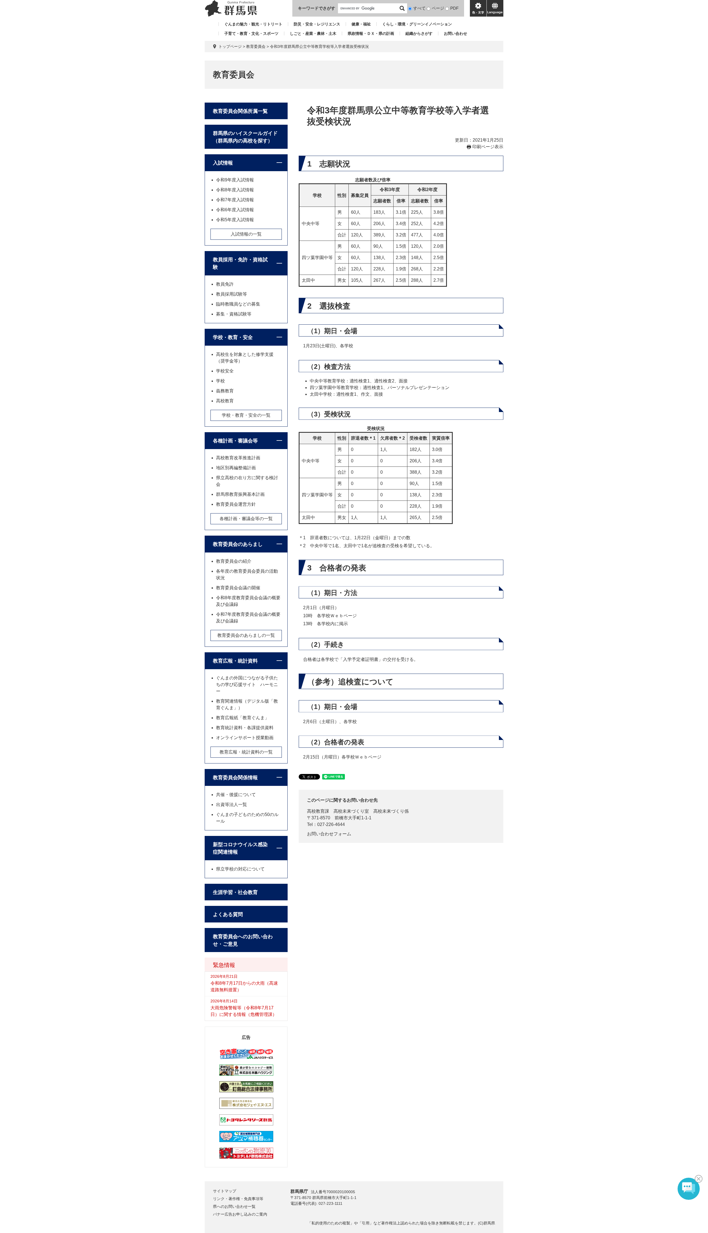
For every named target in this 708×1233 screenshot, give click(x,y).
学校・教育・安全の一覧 (246, 415)
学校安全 (225, 371)
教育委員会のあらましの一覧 (246, 635)
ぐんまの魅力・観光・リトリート (253, 24)
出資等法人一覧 (231, 804)
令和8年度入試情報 (235, 189)
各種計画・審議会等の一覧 (246, 518)
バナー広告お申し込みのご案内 (240, 1214)
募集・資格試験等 (233, 314)
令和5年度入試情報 (235, 219)
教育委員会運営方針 (236, 504)
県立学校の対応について (240, 869)
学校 (220, 381)
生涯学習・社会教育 (235, 892)
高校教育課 (318, 811)
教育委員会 (256, 46)
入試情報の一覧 (246, 234)
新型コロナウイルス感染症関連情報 (240, 848)
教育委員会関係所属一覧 (240, 111)
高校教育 (225, 400)
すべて (419, 8)
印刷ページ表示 (487, 146)
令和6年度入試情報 (235, 209)
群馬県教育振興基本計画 (240, 494)
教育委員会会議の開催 (238, 587)
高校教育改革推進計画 (238, 457)
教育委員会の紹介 (233, 561)
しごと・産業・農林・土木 (313, 33)
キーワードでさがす (316, 8)
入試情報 (223, 163)
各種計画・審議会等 (235, 441)
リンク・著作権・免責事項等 (238, 1198)
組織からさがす (419, 33)
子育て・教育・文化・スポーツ (251, 33)
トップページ (230, 46)
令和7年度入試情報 (235, 199)
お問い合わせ (455, 33)
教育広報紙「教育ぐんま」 (242, 717)
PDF (454, 8)
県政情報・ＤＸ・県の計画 (371, 33)
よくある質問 (228, 914)
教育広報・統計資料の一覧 (246, 752)
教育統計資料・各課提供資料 (245, 727)
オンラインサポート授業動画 (245, 737)
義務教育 (225, 391)
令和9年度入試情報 (235, 180)
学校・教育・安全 (233, 337)
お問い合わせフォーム (329, 833)
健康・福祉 (361, 24)
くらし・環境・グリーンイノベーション (417, 24)
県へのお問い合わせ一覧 (234, 1206)
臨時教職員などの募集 (238, 304)
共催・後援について (236, 794)
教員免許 (225, 284)
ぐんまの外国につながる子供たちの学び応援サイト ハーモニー (247, 685)
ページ (438, 8)
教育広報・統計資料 (235, 661)
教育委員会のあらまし (238, 544)
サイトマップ (224, 1191)
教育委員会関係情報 (235, 777)
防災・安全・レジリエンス (317, 24)
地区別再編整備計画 (236, 467)
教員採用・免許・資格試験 (240, 263)
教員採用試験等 (231, 294)
